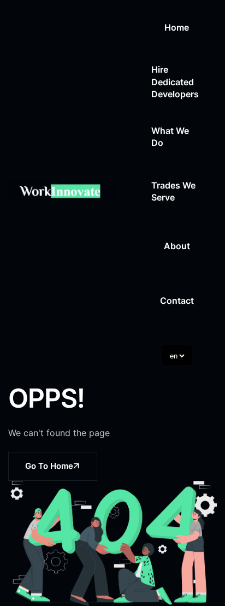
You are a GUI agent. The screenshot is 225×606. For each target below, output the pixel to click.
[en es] (177, 355)
